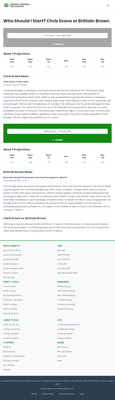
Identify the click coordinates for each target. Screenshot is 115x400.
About (34, 394)
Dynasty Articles (11, 360)
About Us (62, 356)
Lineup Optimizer (11, 329)
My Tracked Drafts (12, 295)
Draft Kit (7, 347)
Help (60, 360)
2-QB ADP (62, 263)
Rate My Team (10, 272)
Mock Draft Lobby (12, 250)
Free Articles (9, 351)
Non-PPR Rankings (66, 295)
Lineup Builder (64, 338)
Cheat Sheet (9, 286)
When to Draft (10, 308)
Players (7, 369)
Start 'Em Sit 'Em (11, 324)
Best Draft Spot (10, 313)
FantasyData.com (66, 388)
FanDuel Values (65, 333)
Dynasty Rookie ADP (67, 272)
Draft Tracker (9, 290)
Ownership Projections (69, 324)
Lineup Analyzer (11, 333)
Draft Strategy (10, 304)
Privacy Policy (48, 394)
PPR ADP (61, 250)
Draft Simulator (10, 263)
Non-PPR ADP (64, 259)
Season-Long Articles (14, 356)
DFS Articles (9, 365)
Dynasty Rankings (66, 304)
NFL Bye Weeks (65, 351)
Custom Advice (11, 338)
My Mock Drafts (11, 259)
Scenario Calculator (13, 299)
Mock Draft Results (12, 254)
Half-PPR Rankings (66, 290)
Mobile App (9, 277)
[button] (108, 5)
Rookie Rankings (66, 308)
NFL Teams (63, 347)
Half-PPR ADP (64, 254)
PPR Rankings (64, 286)
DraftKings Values (66, 329)
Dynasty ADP (64, 268)
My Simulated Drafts (13, 268)
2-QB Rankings (65, 299)
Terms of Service (67, 394)
